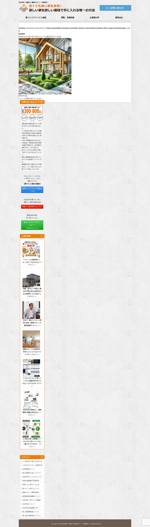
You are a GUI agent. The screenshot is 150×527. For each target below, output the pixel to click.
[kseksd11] (45, 94)
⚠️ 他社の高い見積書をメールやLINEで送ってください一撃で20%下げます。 (32, 441)
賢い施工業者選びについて (31, 515)
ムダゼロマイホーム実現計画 (32, 465)
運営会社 (119, 18)
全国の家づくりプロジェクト (32, 477)
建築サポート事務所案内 (30, 492)
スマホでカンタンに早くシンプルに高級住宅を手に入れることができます (31, 380)
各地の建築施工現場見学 (30, 481)
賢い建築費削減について (30, 512)
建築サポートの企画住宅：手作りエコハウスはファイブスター (32, 351)
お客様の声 (94, 18)
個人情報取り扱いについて (31, 473)
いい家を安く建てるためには (32, 461)
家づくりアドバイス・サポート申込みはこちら (32, 225)
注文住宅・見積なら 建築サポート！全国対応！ (76, 523)
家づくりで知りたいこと (30, 488)
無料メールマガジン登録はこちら (32, 190)
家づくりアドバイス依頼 (36, 18)
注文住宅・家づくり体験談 (31, 500)
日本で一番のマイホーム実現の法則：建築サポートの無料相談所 (32, 322)
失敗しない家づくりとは (30, 484)
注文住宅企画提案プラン (30, 508)
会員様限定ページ (28, 469)
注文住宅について (28, 504)
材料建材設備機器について (31, 496)
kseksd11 (22, 34)
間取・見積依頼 (67, 18)
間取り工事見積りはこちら (32, 207)
